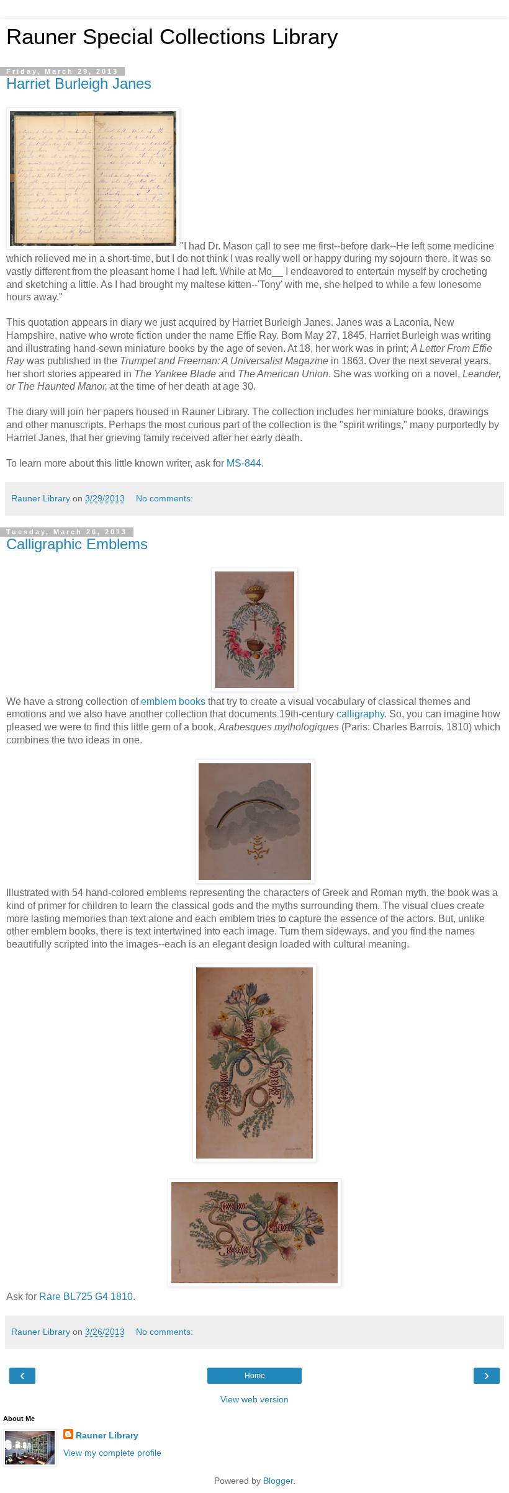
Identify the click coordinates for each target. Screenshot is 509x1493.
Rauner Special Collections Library (172, 36)
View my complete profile (112, 1453)
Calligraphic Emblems (77, 544)
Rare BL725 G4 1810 (86, 1296)
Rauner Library (107, 1435)
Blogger (278, 1481)
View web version (254, 1399)
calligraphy (360, 714)
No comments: (164, 498)
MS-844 (244, 463)
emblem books (173, 701)
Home (255, 1375)
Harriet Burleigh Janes (78, 83)
